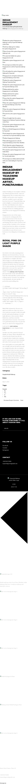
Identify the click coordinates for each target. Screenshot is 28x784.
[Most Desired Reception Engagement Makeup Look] (14, 52)
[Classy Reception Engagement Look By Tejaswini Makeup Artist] (14, 125)
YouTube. (4, 11)
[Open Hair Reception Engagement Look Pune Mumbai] (14, 99)
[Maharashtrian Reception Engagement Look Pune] (14, 95)
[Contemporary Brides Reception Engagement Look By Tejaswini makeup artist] (14, 67)
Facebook (5, 445)
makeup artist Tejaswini (16, 271)
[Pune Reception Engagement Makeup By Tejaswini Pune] (14, 110)
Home (14, 484)
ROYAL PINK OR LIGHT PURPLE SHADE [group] (12, 243)
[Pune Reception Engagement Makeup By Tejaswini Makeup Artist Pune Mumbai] (14, 104)
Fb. (1, 11)
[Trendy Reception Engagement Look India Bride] (14, 151)
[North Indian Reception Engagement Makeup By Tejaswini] (14, 72)
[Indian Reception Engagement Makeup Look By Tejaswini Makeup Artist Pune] (14, 42)
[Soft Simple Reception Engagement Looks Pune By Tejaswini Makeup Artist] (14, 134)
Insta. (8, 11)
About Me (14, 486)
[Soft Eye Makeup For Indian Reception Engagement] (14, 48)
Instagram (6, 450)
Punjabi (5, 389)
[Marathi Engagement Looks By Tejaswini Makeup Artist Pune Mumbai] (14, 142)
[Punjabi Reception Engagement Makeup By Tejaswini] (14, 77)
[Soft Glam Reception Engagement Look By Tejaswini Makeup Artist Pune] (14, 146)
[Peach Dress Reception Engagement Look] (14, 114)
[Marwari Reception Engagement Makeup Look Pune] (14, 130)
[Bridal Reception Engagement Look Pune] (14, 61)
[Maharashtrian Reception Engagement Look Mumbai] (14, 90)
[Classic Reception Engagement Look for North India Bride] (14, 155)
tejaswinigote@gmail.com (10, 463)
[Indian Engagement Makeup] (14, 138)
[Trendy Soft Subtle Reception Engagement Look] (14, 57)
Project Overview (14, 400)
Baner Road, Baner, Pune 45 (8, 768)
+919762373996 (7, 461)
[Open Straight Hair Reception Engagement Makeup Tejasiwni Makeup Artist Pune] (14, 120)
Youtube (5, 448)
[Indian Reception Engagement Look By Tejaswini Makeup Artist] (14, 86)
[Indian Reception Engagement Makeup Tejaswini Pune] (14, 81)
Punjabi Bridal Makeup (9, 374)
